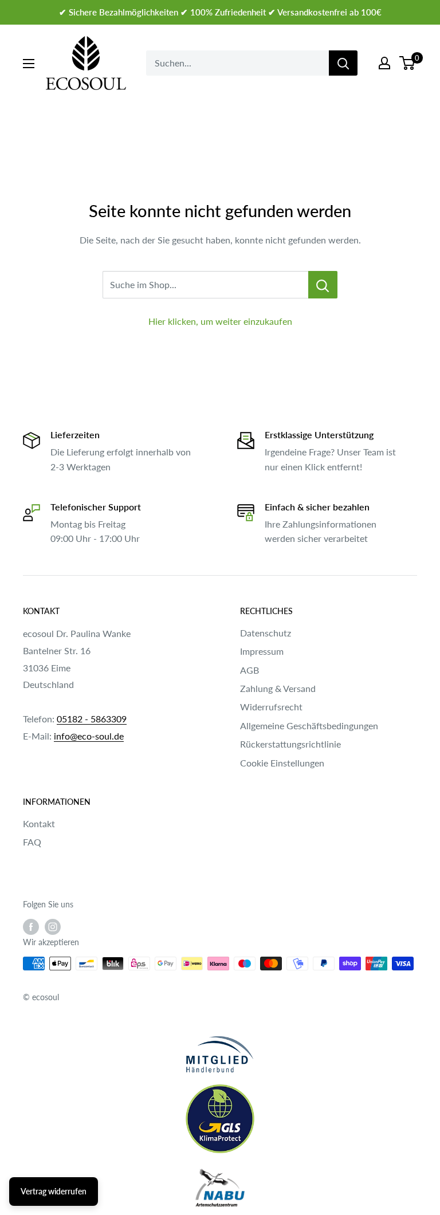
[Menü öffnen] (28, 63)
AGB (249, 669)
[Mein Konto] (384, 63)
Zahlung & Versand (278, 688)
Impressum (262, 651)
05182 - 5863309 (92, 718)
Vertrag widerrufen (54, 1191)
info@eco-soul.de (89, 735)
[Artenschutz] (220, 1188)
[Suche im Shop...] (322, 284)
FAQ (32, 841)
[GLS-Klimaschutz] (220, 1118)
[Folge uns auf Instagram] (53, 927)
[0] (407, 63)
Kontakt (39, 823)
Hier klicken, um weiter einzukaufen (220, 321)
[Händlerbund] (220, 1054)
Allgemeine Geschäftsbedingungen (309, 725)
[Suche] (343, 63)
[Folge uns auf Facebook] (31, 927)
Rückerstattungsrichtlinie (290, 743)
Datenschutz (265, 632)
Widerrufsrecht (271, 706)
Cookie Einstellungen (282, 762)
